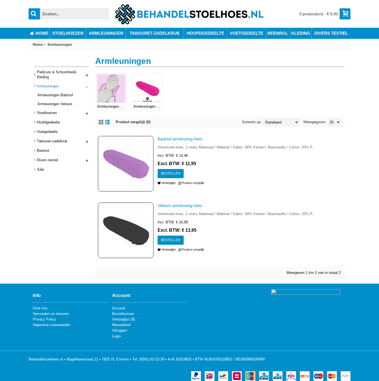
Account (118, 308)
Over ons (40, 308)
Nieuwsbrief (121, 325)
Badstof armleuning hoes (180, 139)
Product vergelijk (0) (133, 122)
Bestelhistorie (123, 314)
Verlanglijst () (123, 319)
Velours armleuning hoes (180, 205)
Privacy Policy (44, 319)
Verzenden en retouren (51, 314)
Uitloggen (119, 330)
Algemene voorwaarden (51, 325)
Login (116, 336)
